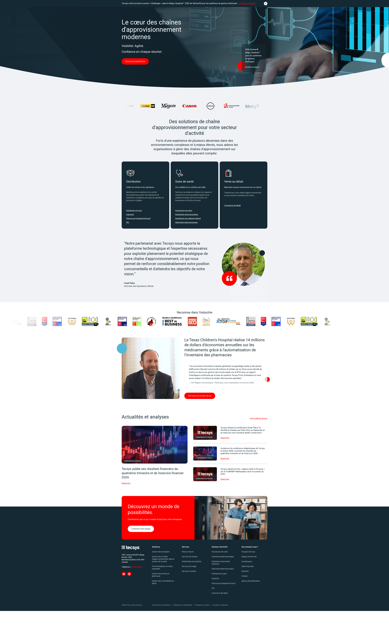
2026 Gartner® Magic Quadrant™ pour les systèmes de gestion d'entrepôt (253, 55)
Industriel (130, 214)
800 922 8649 (136, 567)
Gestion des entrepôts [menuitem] (160, 552)
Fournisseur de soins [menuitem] (220, 552)
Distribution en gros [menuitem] (219, 574)
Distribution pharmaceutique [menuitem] (223, 556)
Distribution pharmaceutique (186, 214)
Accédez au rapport (252, 67)
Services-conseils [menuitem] (189, 571)
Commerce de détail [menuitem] (220, 593)
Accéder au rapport (247, 3)
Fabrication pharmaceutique (186, 222)
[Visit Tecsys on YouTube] (124, 574)
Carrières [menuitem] (245, 571)
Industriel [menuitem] (215, 578)
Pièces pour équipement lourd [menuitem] (223, 583)
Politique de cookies (202, 605)
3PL (127, 222)
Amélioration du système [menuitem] (191, 561)
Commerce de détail (232, 205)
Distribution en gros (134, 210)
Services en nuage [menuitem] (189, 566)
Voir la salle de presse (258, 418)
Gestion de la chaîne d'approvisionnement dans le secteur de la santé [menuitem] (163, 558)
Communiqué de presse (132, 461)
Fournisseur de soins (183, 210)
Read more (126, 483)
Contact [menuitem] (245, 576)
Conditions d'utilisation (220, 605)
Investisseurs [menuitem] (247, 561)
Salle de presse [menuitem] (248, 566)
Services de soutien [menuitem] (189, 556)
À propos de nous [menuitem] (248, 552)
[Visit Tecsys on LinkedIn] (129, 574)
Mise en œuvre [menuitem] (188, 552)
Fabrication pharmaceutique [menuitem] (223, 569)
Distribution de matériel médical (188, 218)
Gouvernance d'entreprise (161, 605)
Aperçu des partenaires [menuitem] (251, 581)
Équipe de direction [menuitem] (249, 556)
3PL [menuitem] (213, 588)
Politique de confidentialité (182, 605)
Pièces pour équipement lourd (138, 218)
